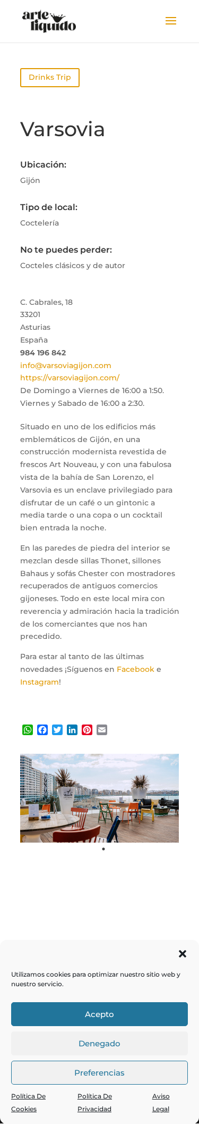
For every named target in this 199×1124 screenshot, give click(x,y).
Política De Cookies (28, 1102)
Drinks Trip (50, 77)
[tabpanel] (99, 798)
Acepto (99, 1014)
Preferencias (99, 1073)
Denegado (99, 1043)
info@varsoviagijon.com (65, 365)
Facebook (135, 669)
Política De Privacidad (94, 1102)
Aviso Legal (161, 1102)
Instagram (39, 682)
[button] (182, 953)
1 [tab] (103, 849)
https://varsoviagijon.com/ (69, 377)
